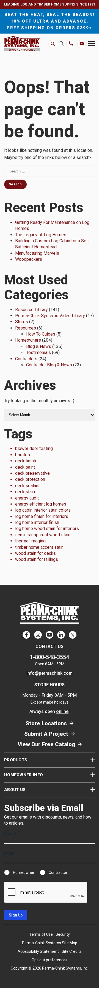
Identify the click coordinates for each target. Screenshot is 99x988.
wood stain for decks (35, 553)
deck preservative (32, 473)
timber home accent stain (39, 547)
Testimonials (38, 352)
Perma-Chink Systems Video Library (50, 315)
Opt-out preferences (49, 960)
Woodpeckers (28, 259)
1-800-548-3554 (49, 657)
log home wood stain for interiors (47, 528)
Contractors (26, 358)
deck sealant (27, 485)
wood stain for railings (36, 559)
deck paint (25, 467)
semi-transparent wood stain (42, 534)
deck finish (25, 460)
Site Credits (72, 951)
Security (63, 934)
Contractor (58, 872)
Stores (21, 321)
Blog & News (38, 346)
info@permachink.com (49, 673)
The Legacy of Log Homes (40, 234)
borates (22, 454)
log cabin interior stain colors (43, 510)
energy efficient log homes (40, 504)
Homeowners (28, 340)
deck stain (25, 491)
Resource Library (31, 309)
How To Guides (40, 334)
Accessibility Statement (38, 951)
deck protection (30, 479)
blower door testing (34, 448)
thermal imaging (30, 541)
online (62, 711)
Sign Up (16, 915)
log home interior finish (37, 522)
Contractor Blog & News (49, 364)
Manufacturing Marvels (37, 253)
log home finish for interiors (41, 516)
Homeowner (23, 872)
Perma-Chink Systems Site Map (49, 943)
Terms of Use (41, 934)
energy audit (27, 498)
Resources (25, 328)
